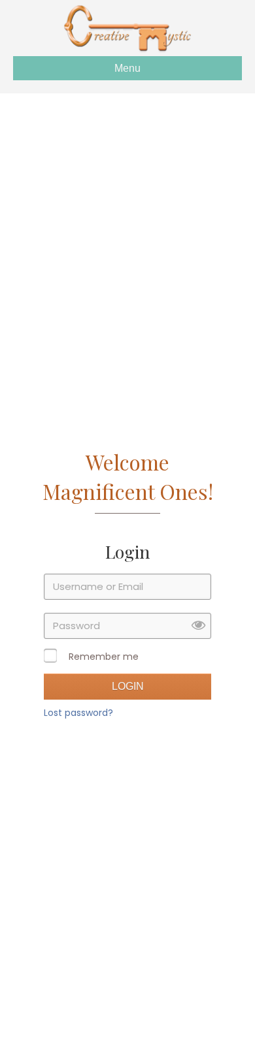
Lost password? (78, 712)
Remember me (104, 656)
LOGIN (128, 686)
